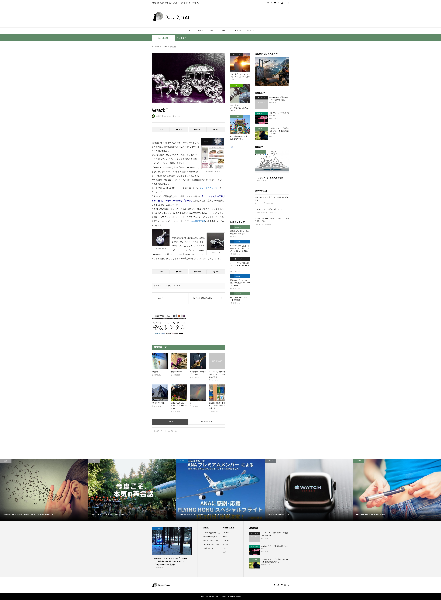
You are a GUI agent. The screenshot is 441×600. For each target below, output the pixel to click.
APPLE (200, 31)
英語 (224, 552)
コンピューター (260, 212)
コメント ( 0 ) (170, 421)
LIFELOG (250, 31)
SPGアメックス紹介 (210, 540)
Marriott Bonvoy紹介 (210, 537)
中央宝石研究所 (198, 221)
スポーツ (226, 548)
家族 (169, 286)
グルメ (225, 544)
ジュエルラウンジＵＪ (209, 188)
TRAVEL (238, 31)
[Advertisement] (272, 267)
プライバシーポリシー (211, 544)
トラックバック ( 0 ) (206, 421)
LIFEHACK (225, 31)
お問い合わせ (208, 548)
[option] (44, 490)
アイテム (226, 540)
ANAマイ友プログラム (211, 533)
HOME (189, 31)
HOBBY (212, 31)
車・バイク (258, 203)
